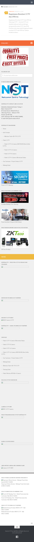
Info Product (6, 132)
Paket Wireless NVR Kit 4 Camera (12, 373)
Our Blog (12, 11)
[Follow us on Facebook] (31, 43)
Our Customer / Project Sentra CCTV (13, 161)
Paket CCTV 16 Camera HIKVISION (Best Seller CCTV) (16, 145)
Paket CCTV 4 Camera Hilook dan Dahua (15, 157)
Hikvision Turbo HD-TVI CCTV (12, 136)
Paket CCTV (6, 140)
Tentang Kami (6, 369)
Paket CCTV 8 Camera (10, 154)
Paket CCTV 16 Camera (10, 150)
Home (4, 128)
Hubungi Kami (6, 165)
